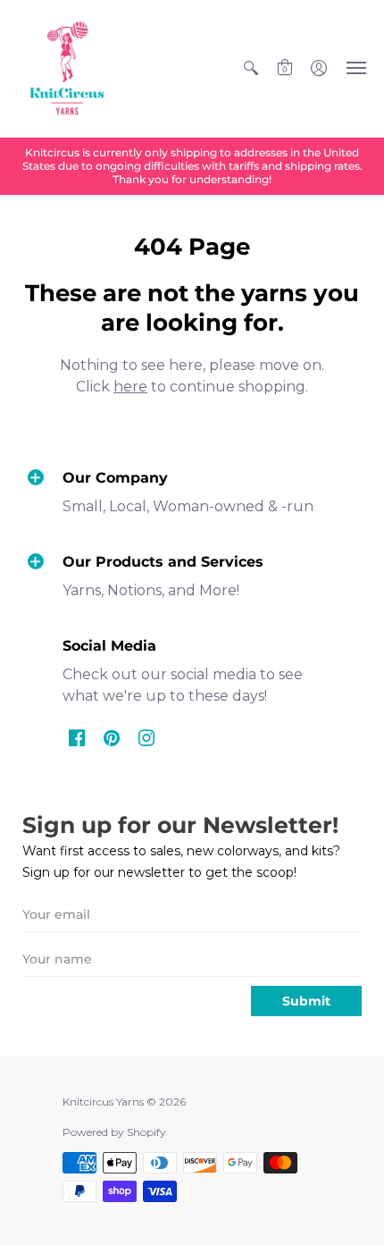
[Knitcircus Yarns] (67, 68)
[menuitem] (251, 68)
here (130, 386)
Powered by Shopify (114, 1132)
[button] (251, 68)
